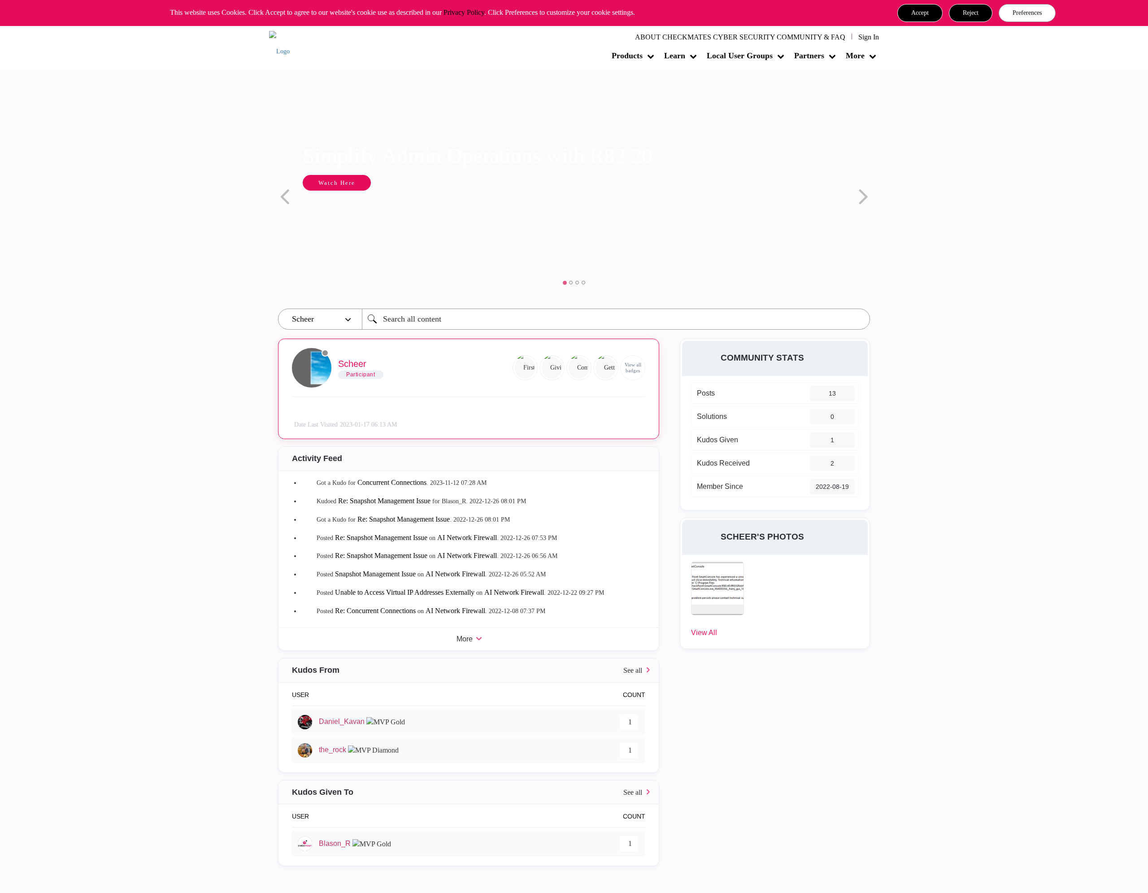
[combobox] (616, 319)
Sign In (868, 37)
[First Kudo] (525, 368)
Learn (674, 55)
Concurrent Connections (391, 482)
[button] (920, 13)
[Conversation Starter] (579, 368)
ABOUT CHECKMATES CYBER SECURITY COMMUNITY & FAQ (740, 37)
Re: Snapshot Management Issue (384, 501)
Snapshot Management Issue (375, 574)
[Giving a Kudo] (552, 368)
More (855, 55)
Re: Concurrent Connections (375, 610)
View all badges (633, 367)
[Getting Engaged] (606, 368)
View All (704, 632)
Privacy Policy (464, 12)
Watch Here (336, 182)
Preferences (1027, 12)
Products (627, 55)
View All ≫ (468, 670)
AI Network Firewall (467, 537)
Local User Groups (740, 55)
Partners (809, 55)
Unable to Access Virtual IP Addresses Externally (404, 592)
